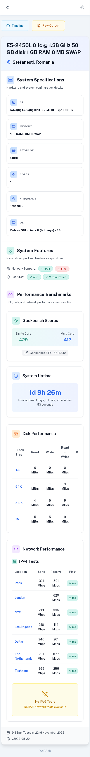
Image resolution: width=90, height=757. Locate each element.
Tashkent (21, 671)
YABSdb (45, 751)
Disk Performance (39, 433)
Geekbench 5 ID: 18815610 (48, 352)
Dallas (19, 641)
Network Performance (43, 549)
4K (18, 470)
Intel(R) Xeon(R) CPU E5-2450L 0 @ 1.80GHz (41, 110)
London (20, 597)
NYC (18, 612)
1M (17, 519)
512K (19, 503)
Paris (18, 583)
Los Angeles (23, 627)
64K (19, 486)
